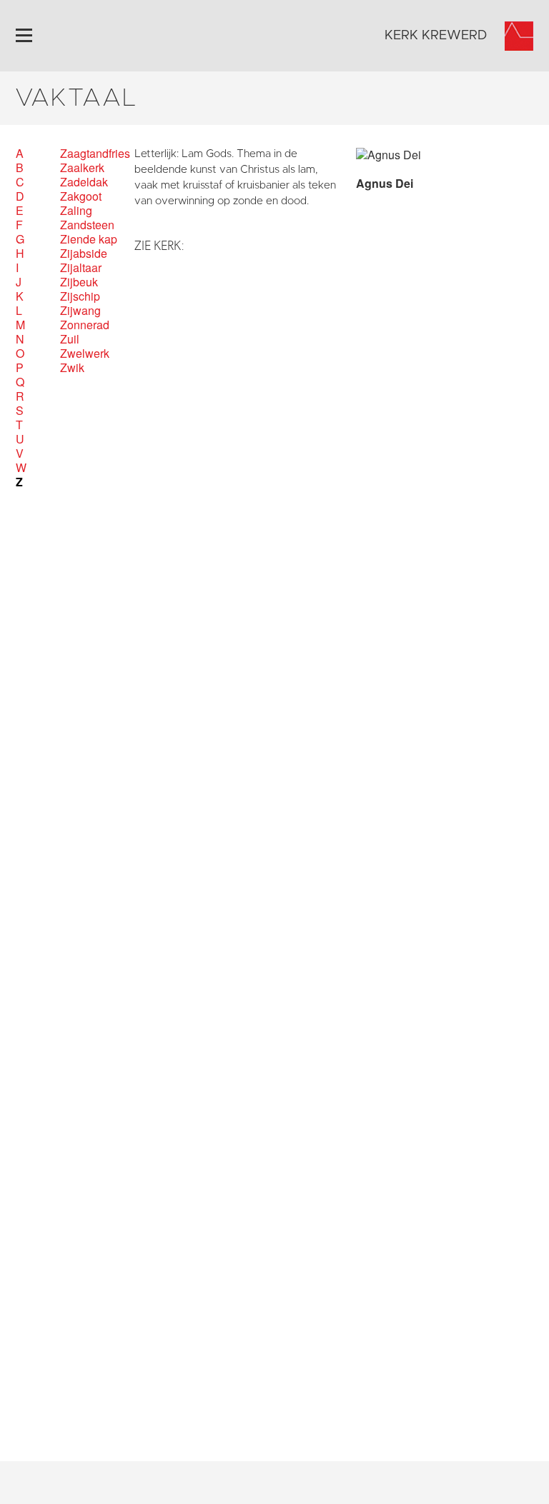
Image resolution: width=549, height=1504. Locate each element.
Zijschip (80, 296)
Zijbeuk (79, 282)
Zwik (72, 368)
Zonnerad (84, 325)
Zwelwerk (84, 353)
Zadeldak (84, 182)
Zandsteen (87, 225)
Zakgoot (81, 196)
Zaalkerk (82, 168)
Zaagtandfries (95, 153)
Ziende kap (88, 239)
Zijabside (83, 253)
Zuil (69, 339)
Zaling (76, 211)
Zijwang (80, 311)
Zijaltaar (81, 268)
